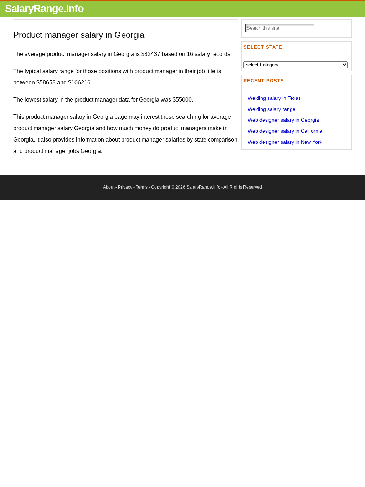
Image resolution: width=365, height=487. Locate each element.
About (108, 187)
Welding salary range (271, 109)
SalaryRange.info (44, 8)
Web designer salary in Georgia (283, 120)
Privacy (125, 187)
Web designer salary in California (285, 131)
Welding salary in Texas (274, 98)
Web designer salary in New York (285, 142)
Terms (142, 187)
